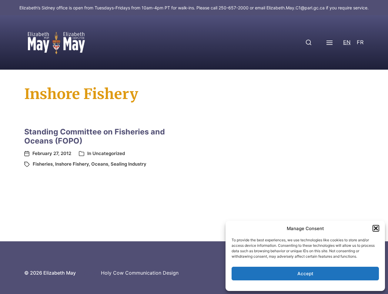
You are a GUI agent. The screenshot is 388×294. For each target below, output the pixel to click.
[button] (376, 228)
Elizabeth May (59, 273)
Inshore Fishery (72, 164)
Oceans (99, 164)
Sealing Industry (128, 164)
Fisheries (43, 164)
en (347, 42)
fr (360, 42)
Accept (305, 273)
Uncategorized (108, 153)
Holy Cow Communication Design (140, 273)
